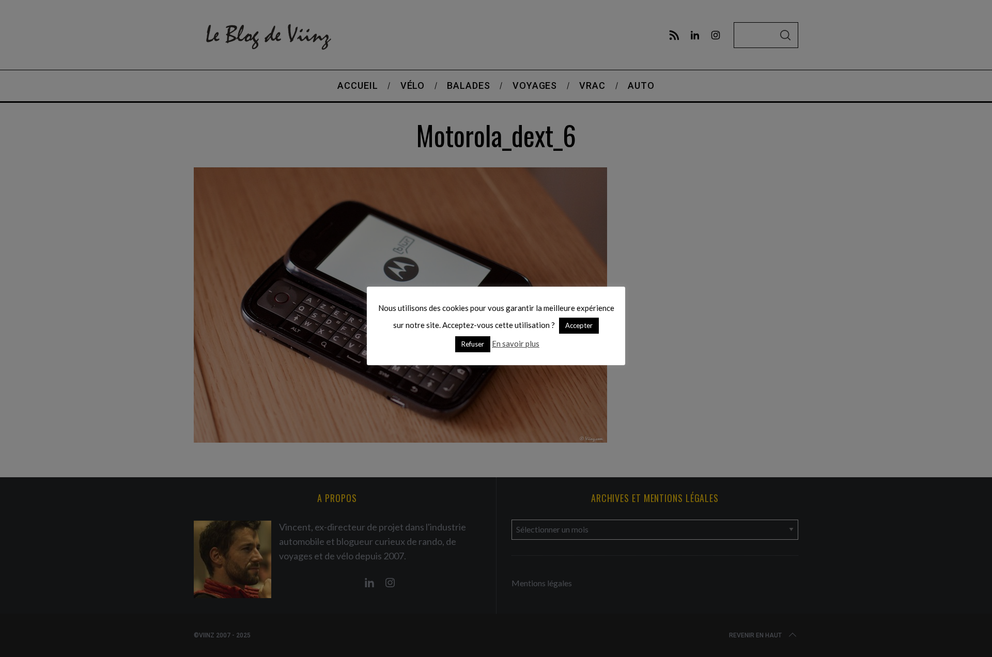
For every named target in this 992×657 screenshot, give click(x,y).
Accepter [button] (579, 325)
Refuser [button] (472, 344)
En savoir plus (515, 343)
